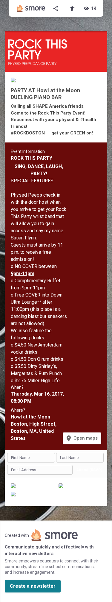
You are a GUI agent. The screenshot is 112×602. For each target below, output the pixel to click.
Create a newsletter (33, 586)
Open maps (81, 438)
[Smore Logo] (31, 8)
